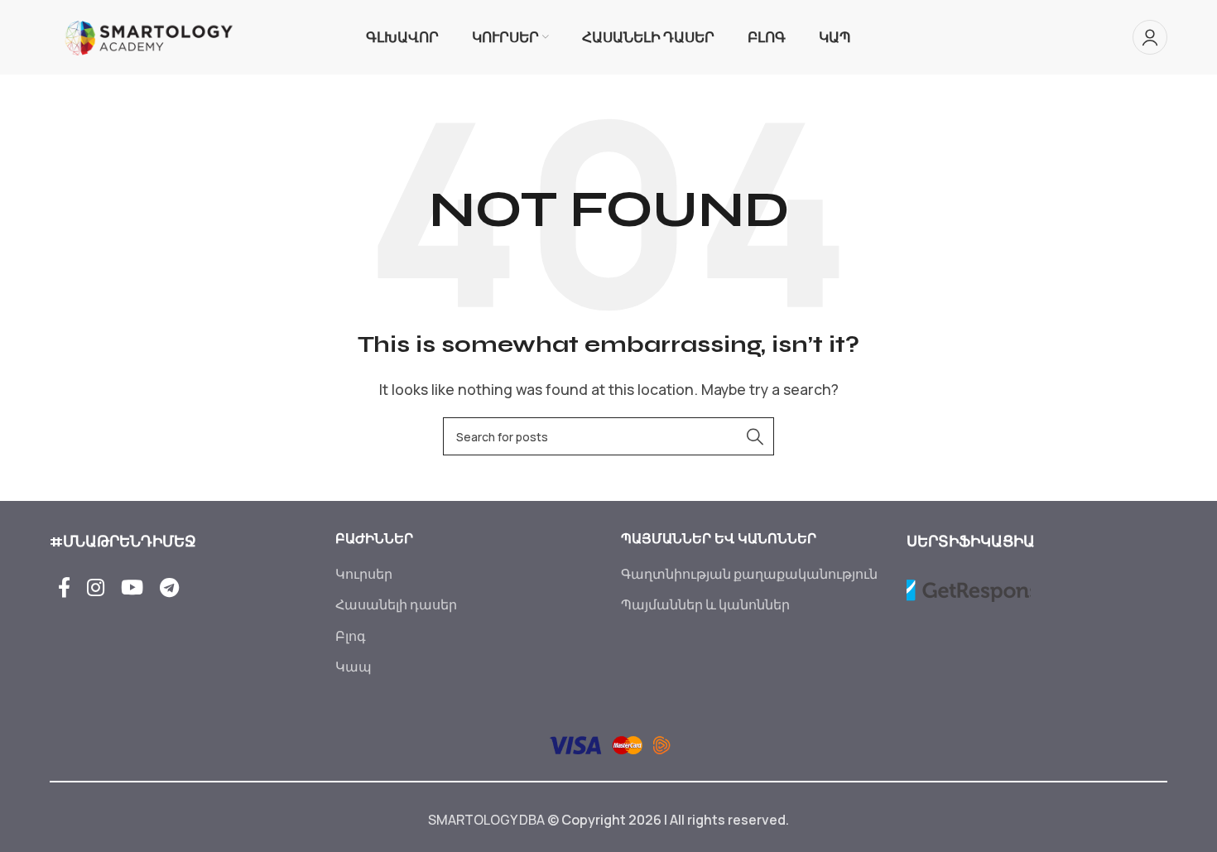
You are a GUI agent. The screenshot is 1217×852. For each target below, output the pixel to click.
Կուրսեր (363, 574)
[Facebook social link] (64, 588)
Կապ (353, 666)
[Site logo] (149, 35)
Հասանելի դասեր (396, 604)
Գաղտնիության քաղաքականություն (749, 574)
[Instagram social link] (96, 588)
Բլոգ (350, 636)
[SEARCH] (755, 436)
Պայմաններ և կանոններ (705, 604)
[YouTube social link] (132, 588)
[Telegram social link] (169, 588)
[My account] (1150, 37)
